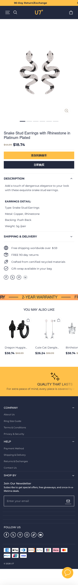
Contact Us (10, 467)
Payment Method (14, 448)
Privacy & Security (14, 433)
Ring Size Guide (12, 421)
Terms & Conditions (15, 427)
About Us (9, 414)
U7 (12, 563)
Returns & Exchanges (16, 461)
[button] (7, 12)
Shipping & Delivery (15, 454)
